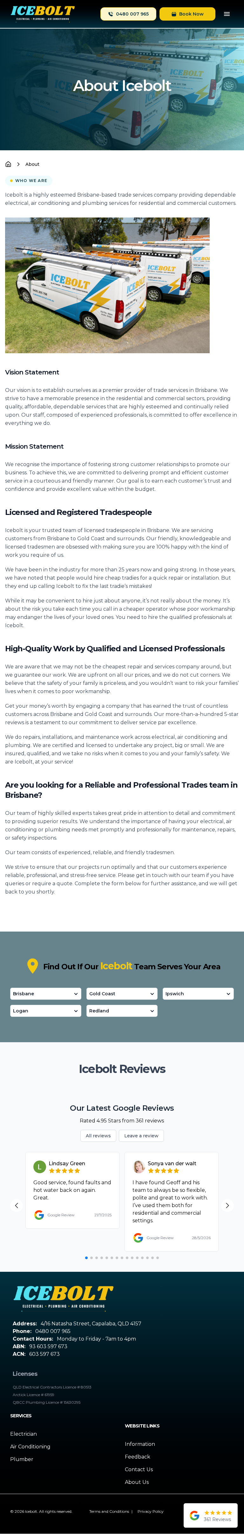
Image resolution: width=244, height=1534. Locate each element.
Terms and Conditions (109, 1511)
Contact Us (139, 1469)
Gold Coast (102, 994)
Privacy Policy (151, 1511)
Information (140, 1444)
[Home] (42, 14)
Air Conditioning (30, 1447)
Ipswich (175, 994)
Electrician (23, 1434)
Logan (20, 1011)
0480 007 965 (132, 14)
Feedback (137, 1457)
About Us (137, 1482)
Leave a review (141, 1136)
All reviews (98, 1136)
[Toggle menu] (227, 14)
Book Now (191, 14)
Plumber (21, 1459)
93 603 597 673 (48, 1346)
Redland (99, 1011)
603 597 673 (44, 1354)
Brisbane (23, 994)
